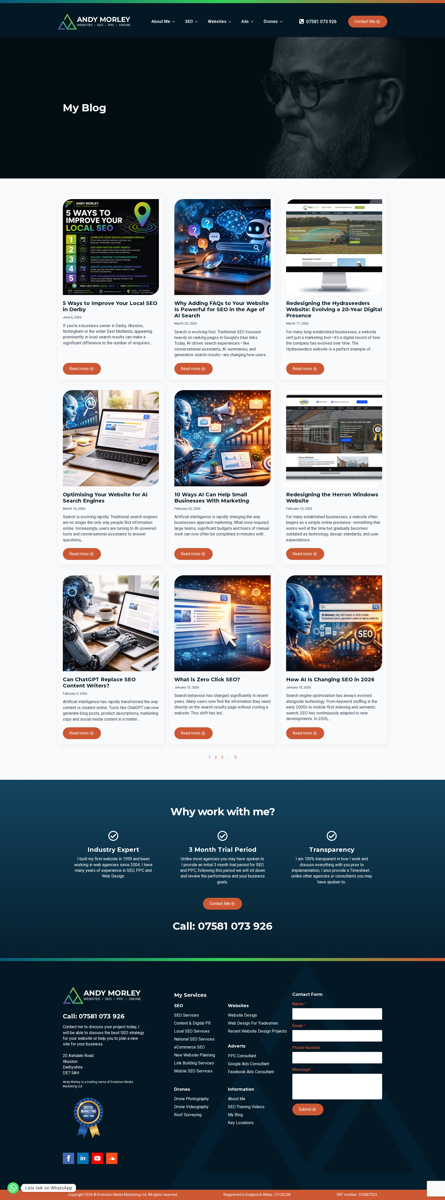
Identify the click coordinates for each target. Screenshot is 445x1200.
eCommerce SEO (189, 1047)
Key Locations (241, 1123)
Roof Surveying (188, 1115)
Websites (217, 21)
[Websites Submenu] (231, 21)
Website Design (242, 1015)
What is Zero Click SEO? (207, 679)
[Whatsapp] (13, 1188)
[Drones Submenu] (283, 21)
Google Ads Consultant (248, 1064)
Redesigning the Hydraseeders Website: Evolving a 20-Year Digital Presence (334, 309)
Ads (245, 21)
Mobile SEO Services (193, 1071)
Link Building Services (194, 1063)
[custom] (111, 1158)
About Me (160, 21)
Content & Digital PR (192, 1023)
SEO (189, 21)
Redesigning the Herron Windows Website (332, 497)
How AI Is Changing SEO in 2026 (330, 679)
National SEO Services (194, 1039)
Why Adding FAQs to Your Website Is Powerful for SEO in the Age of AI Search (221, 309)
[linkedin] (83, 1158)
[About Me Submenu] (175, 21)
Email (298, 1026)
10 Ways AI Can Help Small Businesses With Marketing (211, 497)
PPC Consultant (242, 1056)
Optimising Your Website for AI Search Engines (105, 497)
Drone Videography (191, 1107)
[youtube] (97, 1158)
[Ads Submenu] (254, 21)
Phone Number (306, 1048)
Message (302, 1070)
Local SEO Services (192, 1031)
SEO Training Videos (246, 1107)
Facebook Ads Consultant (251, 1072)
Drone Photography (191, 1099)
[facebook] (68, 1158)
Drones (271, 21)
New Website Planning (194, 1055)
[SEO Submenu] (198, 21)
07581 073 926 (235, 926)
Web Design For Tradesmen (251, 1023)
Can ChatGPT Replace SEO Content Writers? (99, 682)
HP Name (287, 991)
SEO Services (186, 1015)
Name (299, 1004)
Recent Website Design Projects (251, 1031)
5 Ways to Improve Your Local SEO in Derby (110, 306)
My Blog (235, 1115)
